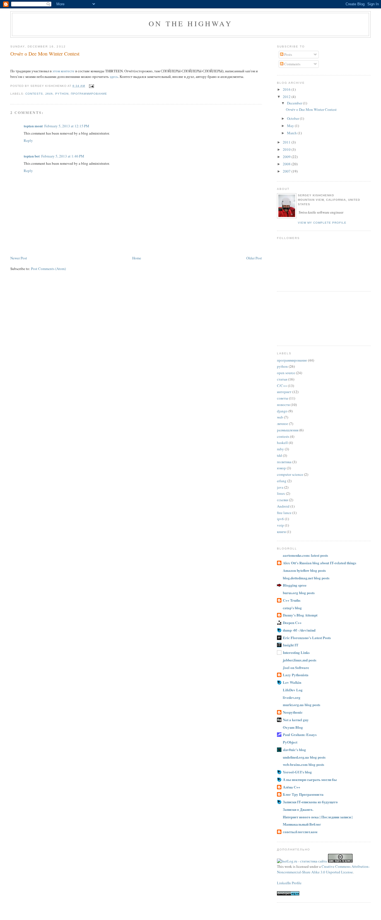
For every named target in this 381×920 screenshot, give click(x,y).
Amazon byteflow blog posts (304, 570)
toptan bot (32, 156)
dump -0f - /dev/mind (299, 630)
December (295, 103)
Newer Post (18, 258)
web (280, 417)
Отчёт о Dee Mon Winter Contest (44, 53)
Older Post (254, 258)
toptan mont (33, 125)
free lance (284, 512)
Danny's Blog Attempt (300, 615)
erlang (281, 480)
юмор (281, 467)
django (282, 411)
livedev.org (291, 697)
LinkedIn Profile (289, 882)
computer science (290, 474)
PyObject (290, 742)
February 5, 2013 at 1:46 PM (62, 156)
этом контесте (63, 70)
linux (281, 493)
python (62, 93)
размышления (287, 429)
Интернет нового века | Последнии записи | (318, 816)
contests (34, 93)
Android (283, 506)
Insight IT (290, 644)
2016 (287, 89)
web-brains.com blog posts (303, 764)
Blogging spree (295, 585)
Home (136, 258)
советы (282, 398)
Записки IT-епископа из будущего (310, 801)
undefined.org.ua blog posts (304, 757)
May (291, 125)
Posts (287, 54)
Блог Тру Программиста (303, 794)
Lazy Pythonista (295, 674)
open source (286, 372)
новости (283, 404)
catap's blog (292, 607)
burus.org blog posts (299, 592)
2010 (287, 149)
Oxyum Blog (293, 727)
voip (280, 525)
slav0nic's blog (294, 749)
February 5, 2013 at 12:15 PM (66, 125)
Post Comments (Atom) (48, 268)
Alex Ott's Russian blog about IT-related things (319, 562)
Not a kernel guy (296, 719)
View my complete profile (322, 222)
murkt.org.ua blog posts (301, 704)
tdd (279, 455)
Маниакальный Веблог (302, 824)
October (293, 118)
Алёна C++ (291, 787)
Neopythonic (293, 712)
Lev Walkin (292, 682)
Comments (291, 63)
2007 (287, 171)
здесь (114, 76)
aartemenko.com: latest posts (305, 555)
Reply (28, 140)
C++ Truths (291, 600)
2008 (287, 163)
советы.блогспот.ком (300, 831)
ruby (280, 448)
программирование (89, 93)
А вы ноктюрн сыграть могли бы (310, 779)
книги (281, 531)
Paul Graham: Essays (300, 734)
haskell (282, 442)
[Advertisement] (302, 318)
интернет (284, 391)
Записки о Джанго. (298, 809)
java (49, 93)
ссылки (282, 499)
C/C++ (282, 385)
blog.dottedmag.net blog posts (306, 577)
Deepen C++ (292, 622)
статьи (282, 379)
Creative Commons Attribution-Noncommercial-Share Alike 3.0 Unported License (323, 869)
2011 (287, 142)
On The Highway (190, 23)
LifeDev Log (293, 689)
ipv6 (280, 518)
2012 (287, 96)
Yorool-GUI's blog (297, 772)
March (292, 132)
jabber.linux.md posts (299, 660)
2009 (287, 156)
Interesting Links (296, 652)
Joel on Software (296, 667)
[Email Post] (90, 85)
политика (284, 461)
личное (282, 423)
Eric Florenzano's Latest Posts (307, 637)
